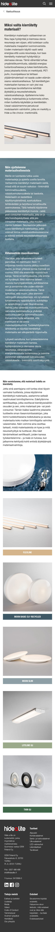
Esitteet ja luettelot (12, 898)
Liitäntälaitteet (35, 847)
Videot (7, 907)
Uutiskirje (8, 901)
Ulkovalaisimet (35, 841)
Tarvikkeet (34, 850)
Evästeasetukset (36, 918)
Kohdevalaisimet (36, 835)
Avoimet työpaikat (11, 916)
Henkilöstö (8, 918)
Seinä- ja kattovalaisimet (40, 838)
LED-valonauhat (36, 844)
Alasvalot (33, 833)
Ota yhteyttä (9, 921)
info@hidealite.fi (10, 872)
